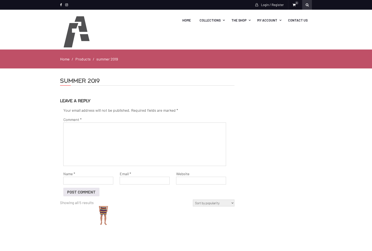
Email (125, 173)
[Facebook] (61, 4)
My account (267, 20)
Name (69, 173)
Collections (210, 20)
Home (186, 20)
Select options (107, 216)
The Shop (238, 20)
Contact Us (298, 20)
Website (182, 173)
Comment (72, 119)
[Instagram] (66, 4)
